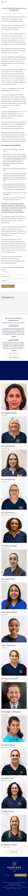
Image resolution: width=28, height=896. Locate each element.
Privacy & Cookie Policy (5, 887)
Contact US (20, 875)
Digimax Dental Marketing (15, 883)
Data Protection (9, 888)
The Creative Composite (18, 885)
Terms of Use (19, 887)
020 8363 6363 (7, 875)
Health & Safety (23, 887)
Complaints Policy (13, 887)
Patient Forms (15, 11)
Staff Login (19, 888)
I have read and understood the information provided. (12, 269)
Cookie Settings (14, 888)
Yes (4, 271)
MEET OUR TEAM (14, 851)
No (8, 271)
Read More (14, 336)
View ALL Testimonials (14, 357)
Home (10, 11)
